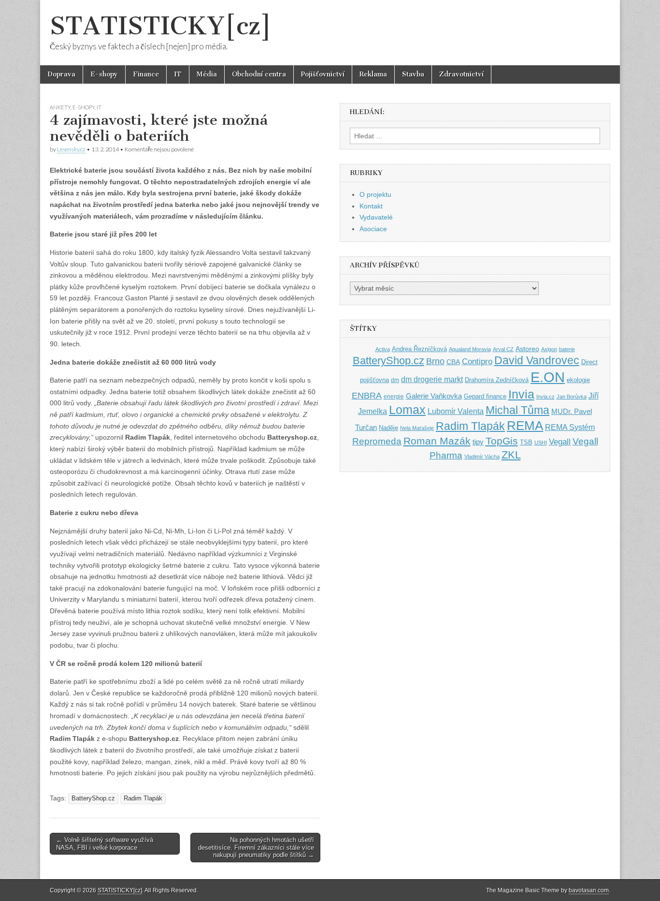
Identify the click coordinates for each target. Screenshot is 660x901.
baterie (567, 349)
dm (395, 380)
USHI (540, 442)
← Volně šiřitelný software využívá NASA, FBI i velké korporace (104, 843)
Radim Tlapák (143, 798)
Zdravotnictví (461, 74)
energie (394, 396)
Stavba (413, 74)
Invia (521, 394)
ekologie (578, 380)
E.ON (548, 377)
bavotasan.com (589, 890)
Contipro (477, 361)
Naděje (388, 427)
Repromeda (377, 441)
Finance (146, 74)
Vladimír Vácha (482, 456)
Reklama (373, 74)
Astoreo (527, 349)
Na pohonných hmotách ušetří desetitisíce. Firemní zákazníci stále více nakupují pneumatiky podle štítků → (256, 847)
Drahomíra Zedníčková (497, 380)
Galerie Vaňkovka (434, 396)
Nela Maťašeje (417, 428)
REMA (525, 425)
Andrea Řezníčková (419, 349)
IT (178, 74)
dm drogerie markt (432, 379)
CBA (453, 362)
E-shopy (104, 74)
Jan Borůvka (572, 396)
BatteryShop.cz (93, 798)
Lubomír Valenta (456, 411)
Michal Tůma (517, 410)
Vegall (560, 441)
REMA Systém (570, 427)
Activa (382, 349)
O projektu (375, 194)
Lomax (407, 409)
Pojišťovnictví (322, 74)
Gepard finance (485, 396)
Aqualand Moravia (470, 349)
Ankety (60, 107)
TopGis (502, 440)
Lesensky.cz (71, 149)
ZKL (511, 455)
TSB (526, 442)
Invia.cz (545, 396)
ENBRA (367, 395)
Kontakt (371, 206)
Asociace (373, 229)
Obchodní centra (259, 74)
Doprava (61, 74)
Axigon (549, 349)
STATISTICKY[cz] (161, 26)
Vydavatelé (376, 217)
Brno (435, 361)
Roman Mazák (437, 440)
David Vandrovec (536, 360)
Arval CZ (503, 349)
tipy (478, 442)
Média (207, 74)
